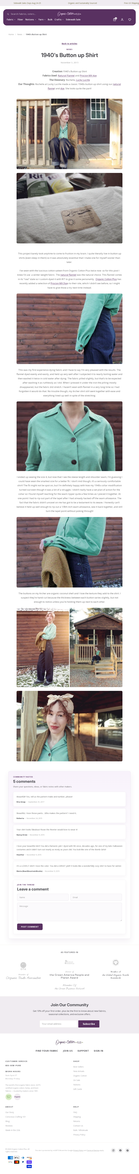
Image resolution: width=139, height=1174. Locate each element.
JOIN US (68, 1050)
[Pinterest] (127, 1150)
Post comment (30, 927)
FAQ (75, 1112)
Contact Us (78, 1125)
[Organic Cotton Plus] (69, 1042)
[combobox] (27, 14)
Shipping (77, 1116)
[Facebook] (120, 1150)
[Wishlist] (129, 19)
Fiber (20, 19)
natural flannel (68, 274)
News (19, 34)
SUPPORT (83, 1050)
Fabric (10, 19)
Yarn (40, 19)
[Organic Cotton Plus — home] (69, 14)
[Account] (122, 19)
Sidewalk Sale (73, 19)
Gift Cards (77, 1089)
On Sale (76, 1080)
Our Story (9, 1112)
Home (11, 34)
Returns (76, 1121)
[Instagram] (113, 1150)
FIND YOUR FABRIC (47, 1050)
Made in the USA (12, 1130)
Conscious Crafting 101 (15, 1116)
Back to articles (69, 43)
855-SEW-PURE (13, 1065)
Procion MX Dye (59, 283)
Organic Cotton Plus (106, 279)
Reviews (9, 1125)
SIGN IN (98, 1050)
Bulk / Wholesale (80, 1130)
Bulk (50, 19)
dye (62, 88)
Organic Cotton (80, 1075)
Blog (7, 1121)
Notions (29, 19)
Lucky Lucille (83, 79)
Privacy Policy (79, 1134)
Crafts (58, 19)
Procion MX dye (88, 75)
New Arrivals (78, 1071)
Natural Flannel (66, 75)
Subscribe (89, 1023)
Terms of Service (93, 1150)
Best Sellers (78, 1066)
